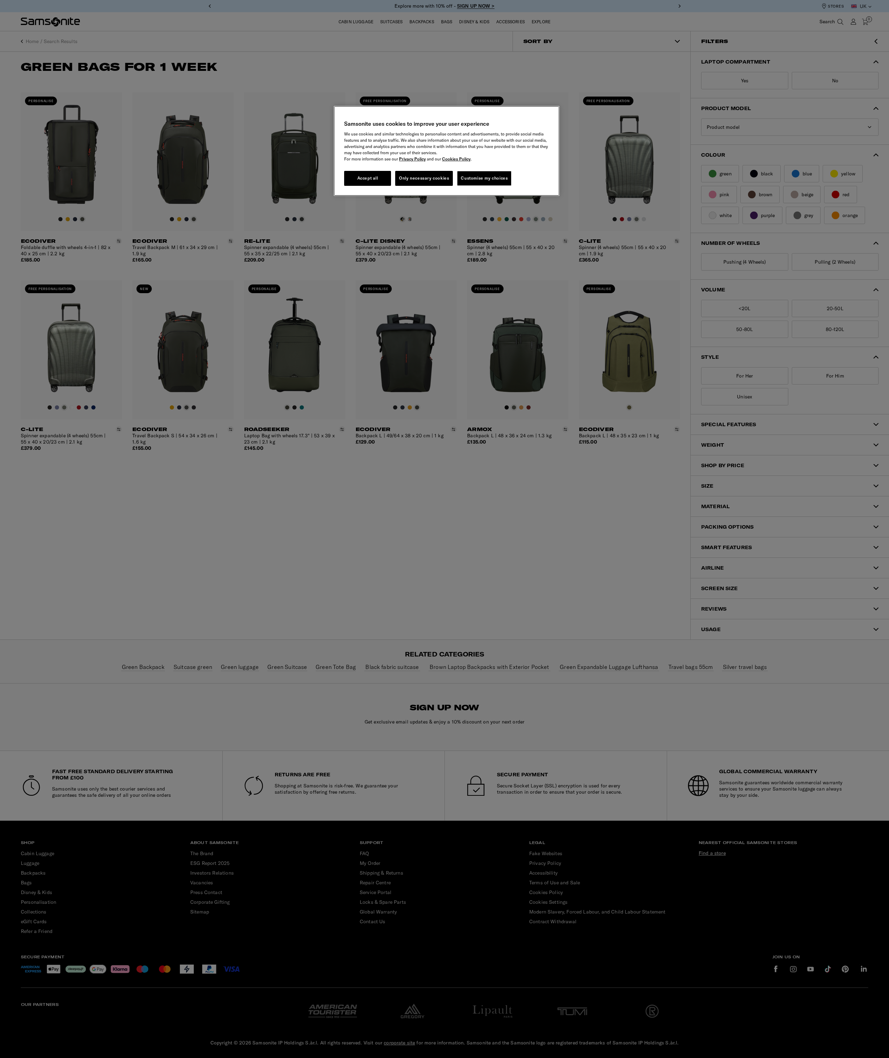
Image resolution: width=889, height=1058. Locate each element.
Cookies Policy (456, 159)
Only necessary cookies (424, 178)
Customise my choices (484, 178)
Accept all (367, 178)
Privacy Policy (412, 159)
